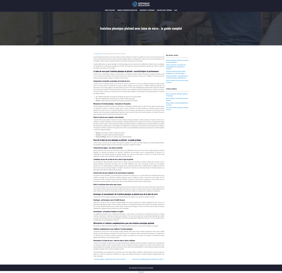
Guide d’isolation (110, 10)
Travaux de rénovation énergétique (127, 10)
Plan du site (141, 272)
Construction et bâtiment (164, 10)
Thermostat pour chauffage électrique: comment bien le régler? (147, 259)
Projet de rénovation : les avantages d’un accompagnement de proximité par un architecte (176, 67)
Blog (175, 10)
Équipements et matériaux (147, 10)
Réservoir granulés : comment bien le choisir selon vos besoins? (110, 259)
